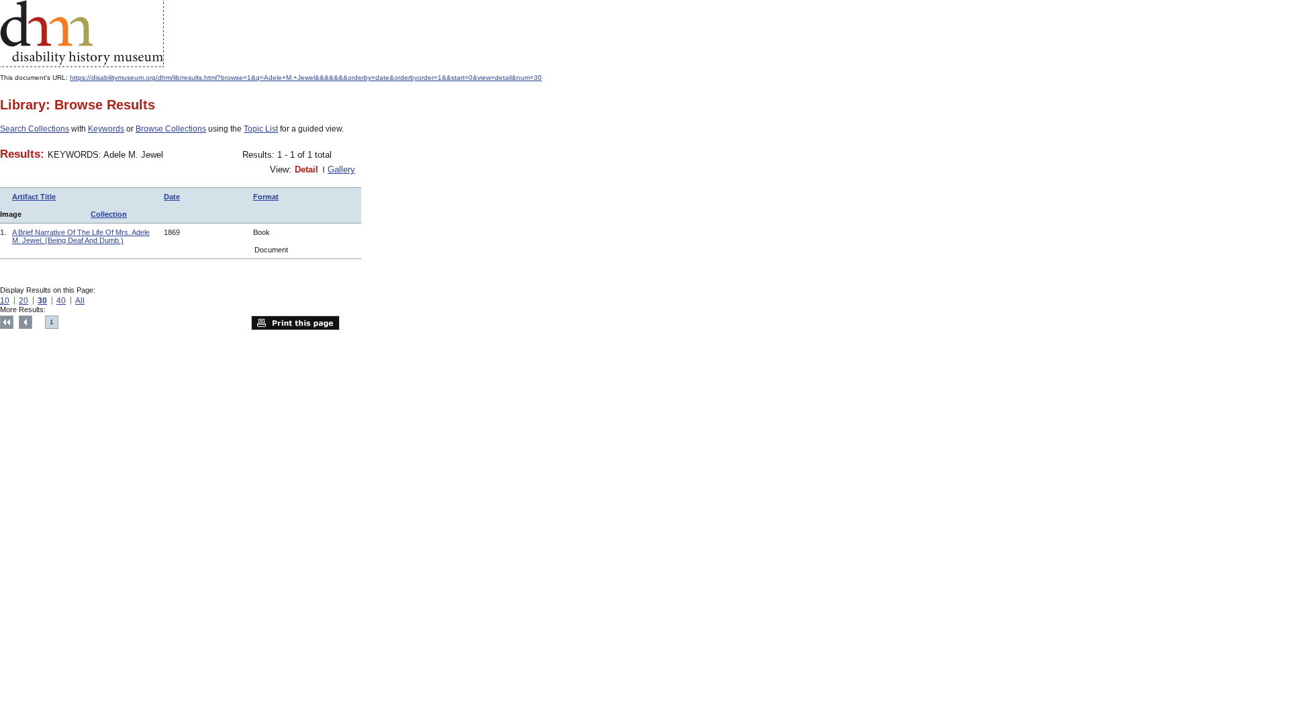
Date (172, 197)
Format (266, 197)
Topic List (261, 129)
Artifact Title (34, 197)
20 (23, 300)
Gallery (341, 169)
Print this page (295, 323)
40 (61, 300)
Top (6, 322)
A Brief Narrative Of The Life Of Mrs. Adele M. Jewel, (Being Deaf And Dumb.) (81, 236)
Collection (109, 214)
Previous (25, 322)
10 (4, 300)
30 (42, 300)
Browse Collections (171, 129)
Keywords (106, 129)
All (80, 300)
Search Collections (34, 129)
